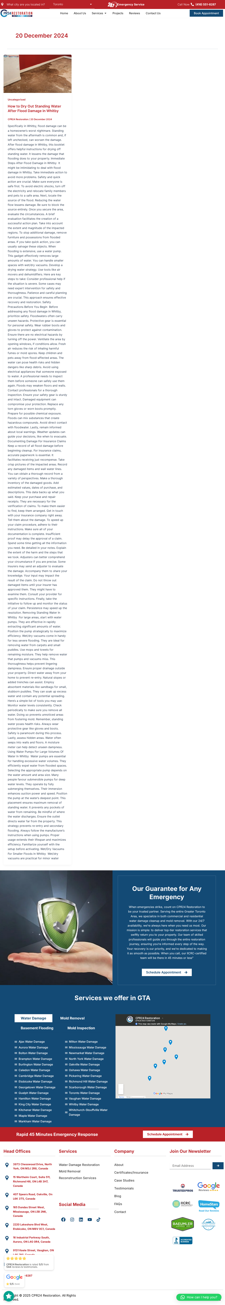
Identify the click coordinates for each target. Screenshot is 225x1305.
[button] (198, 1297)
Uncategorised (16, 99)
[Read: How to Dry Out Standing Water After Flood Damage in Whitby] (38, 74)
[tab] (33, 1018)
